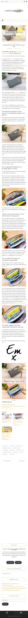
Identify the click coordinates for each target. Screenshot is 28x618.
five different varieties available (18, 65)
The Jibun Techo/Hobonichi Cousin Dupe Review (11, 590)
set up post (17, 92)
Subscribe (5, 604)
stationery (12, 454)
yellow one (12, 58)
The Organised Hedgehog (20, 303)
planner (12, 450)
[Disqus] (14, 484)
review (21, 452)
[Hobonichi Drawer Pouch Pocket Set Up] (7, 416)
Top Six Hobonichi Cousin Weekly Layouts (10, 583)
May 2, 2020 (9, 48)
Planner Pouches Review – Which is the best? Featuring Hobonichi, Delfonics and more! (7, 435)
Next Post (22, 460)
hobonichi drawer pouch (16, 445)
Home (2, 1)
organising (5, 450)
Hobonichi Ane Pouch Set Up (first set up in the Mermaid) (13, 406)
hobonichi (5, 445)
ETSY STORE (10, 562)
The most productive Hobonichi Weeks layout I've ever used (14, 588)
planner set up (20, 450)
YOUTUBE (18, 562)
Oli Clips (9, 298)
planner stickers (7, 452)
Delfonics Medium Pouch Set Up (8, 404)
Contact (6, 1)
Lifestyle (10, 43)
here (8, 253)
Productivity (16, 43)
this (12, 70)
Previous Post (7, 460)
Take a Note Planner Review (7, 585)
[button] (14, 81)
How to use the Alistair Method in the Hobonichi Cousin (13, 587)
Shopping (5, 454)
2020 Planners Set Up (6, 407)
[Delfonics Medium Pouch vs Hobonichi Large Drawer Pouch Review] (18, 416)
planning (15, 452)
